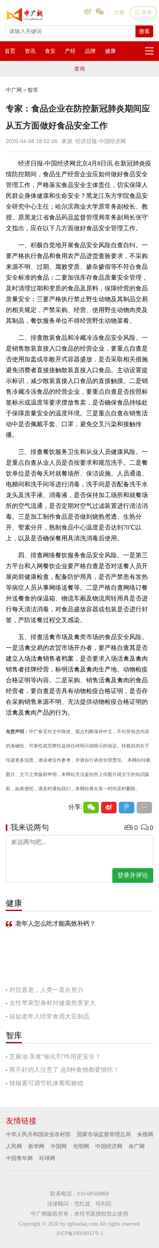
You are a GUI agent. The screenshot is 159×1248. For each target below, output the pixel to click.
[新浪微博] (109, 807)
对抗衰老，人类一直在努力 (46, 990)
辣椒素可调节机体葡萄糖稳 (46, 1083)
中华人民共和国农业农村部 (38, 1134)
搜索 (144, 31)
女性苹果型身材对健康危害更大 (52, 1003)
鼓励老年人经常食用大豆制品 (49, 1016)
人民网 (14, 1146)
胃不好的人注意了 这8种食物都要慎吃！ (64, 1069)
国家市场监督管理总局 (104, 1134)
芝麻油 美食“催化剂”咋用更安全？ (55, 1056)
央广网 (137, 1146)
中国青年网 (19, 1158)
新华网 (36, 1146)
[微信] (91, 807)
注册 (119, 12)
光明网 (81, 1146)
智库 (32, 90)
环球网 (47, 1158)
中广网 (14, 90)
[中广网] (25, 13)
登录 (146, 12)
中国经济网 (108, 1146)
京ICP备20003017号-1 (79, 1233)
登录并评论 (132, 875)
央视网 (145, 1134)
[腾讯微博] (126, 807)
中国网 (59, 1146)
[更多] (144, 807)
